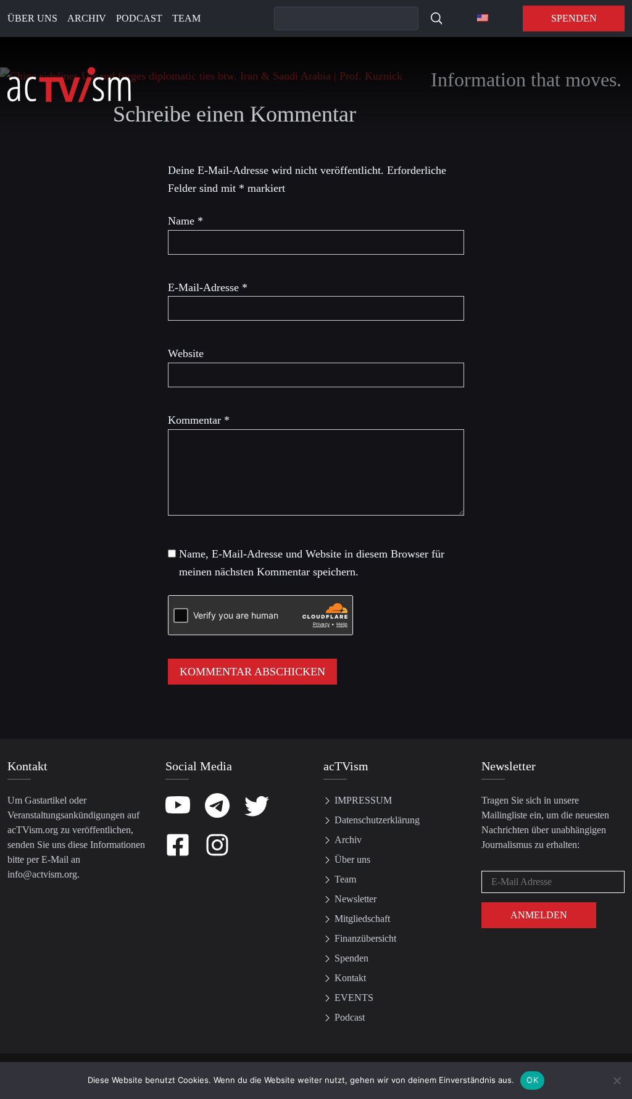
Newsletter (355, 899)
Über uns (32, 18)
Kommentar (199, 420)
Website (186, 353)
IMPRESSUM (363, 800)
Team (186, 18)
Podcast (139, 18)
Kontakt (350, 978)
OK (532, 1080)
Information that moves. (526, 79)
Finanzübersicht (365, 938)
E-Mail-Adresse (207, 287)
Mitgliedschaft (362, 918)
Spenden (574, 18)
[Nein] (616, 1080)
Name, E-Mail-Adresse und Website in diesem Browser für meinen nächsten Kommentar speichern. (311, 563)
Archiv (86, 18)
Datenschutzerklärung (377, 820)
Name (185, 221)
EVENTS (354, 997)
